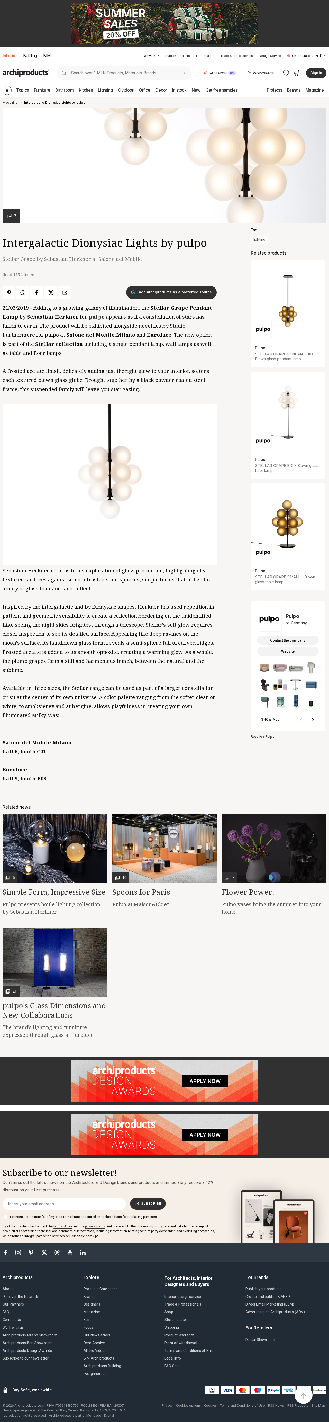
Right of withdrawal (180, 1343)
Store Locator (175, 1320)
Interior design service (182, 1296)
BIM (47, 55)
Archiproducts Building (102, 1366)
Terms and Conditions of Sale (189, 1350)
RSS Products (297, 1405)
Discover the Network (20, 1296)
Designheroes (95, 1374)
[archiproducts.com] (26, 72)
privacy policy (95, 1226)
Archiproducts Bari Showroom (28, 1343)
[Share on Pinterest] (9, 292)
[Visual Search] (184, 73)
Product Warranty (179, 1335)
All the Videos (95, 1350)
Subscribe (151, 1203)
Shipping (171, 1327)
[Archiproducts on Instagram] (18, 1252)
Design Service (270, 56)
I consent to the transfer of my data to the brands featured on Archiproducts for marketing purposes (83, 1217)
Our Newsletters (97, 1335)
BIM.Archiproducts (99, 1358)
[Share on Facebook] (36, 292)
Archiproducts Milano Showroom (30, 1335)
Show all (270, 719)
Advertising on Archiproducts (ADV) (275, 1312)
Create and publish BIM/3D (267, 1296)
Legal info (172, 1358)
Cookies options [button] (188, 1405)
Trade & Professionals (236, 56)
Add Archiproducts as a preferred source (175, 292)
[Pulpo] (269, 618)
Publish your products (263, 1289)
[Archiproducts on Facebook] (7, 1252)
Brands (89, 1296)
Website (288, 651)
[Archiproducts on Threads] (57, 1252)
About (8, 1289)
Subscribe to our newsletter (26, 1358)
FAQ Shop (172, 1366)
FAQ (6, 1312)
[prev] (301, 720)
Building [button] (30, 55)
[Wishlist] (286, 73)
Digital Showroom (260, 1340)
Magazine (92, 1312)
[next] (313, 720)
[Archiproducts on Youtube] (70, 1252)
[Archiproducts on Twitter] (44, 1252)
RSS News (276, 1405)
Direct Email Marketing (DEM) (269, 1304)
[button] (151, 55)
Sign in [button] (316, 73)
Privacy (167, 1405)
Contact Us (12, 1320)
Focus (88, 1327)
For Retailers (205, 56)
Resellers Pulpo (263, 737)
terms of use (62, 1226)
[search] (64, 73)
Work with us (13, 1327)
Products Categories (101, 1289)
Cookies (210, 1405)
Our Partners (13, 1304)
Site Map (318, 1405)
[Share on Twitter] (50, 292)
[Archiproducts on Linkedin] (83, 1252)
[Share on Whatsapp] (22, 292)
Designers (92, 1304)
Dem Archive (94, 1343)
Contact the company (287, 640)
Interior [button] (10, 55)
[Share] (64, 292)
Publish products (177, 56)
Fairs (88, 1320)
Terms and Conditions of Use (242, 1405)
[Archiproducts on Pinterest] (31, 1252)
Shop (168, 1312)
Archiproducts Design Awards (27, 1350)
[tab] (158, 56)
